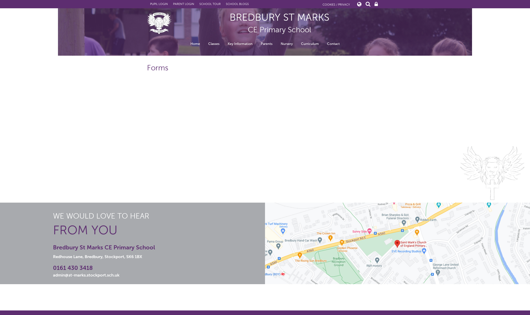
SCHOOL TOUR (210, 4)
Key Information (240, 44)
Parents (266, 44)
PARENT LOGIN (183, 4)
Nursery (287, 44)
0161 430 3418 (73, 268)
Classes (213, 44)
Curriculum (310, 44)
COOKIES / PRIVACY (336, 4)
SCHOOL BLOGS (237, 4)
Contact (333, 44)
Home (195, 44)
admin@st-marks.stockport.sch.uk (86, 275)
